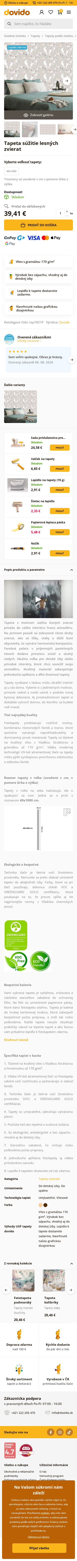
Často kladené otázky (52, 1480)
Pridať (60, 447)
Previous (6, 1290)
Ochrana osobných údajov (20, 1480)
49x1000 (11, 171)
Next (67, 81)
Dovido (64, 322)
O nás (42, 1471)
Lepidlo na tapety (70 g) (47, 480)
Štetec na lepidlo (43, 501)
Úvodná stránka (15, 36)
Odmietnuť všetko (38, 1537)
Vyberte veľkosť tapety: (23, 162)
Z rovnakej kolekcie (18, 1263)
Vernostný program (51, 1476)
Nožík (35, 543)
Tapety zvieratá (49, 1179)
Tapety (35, 36)
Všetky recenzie (28, 341)
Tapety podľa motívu (59, 36)
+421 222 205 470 (22, 1413)
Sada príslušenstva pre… (48, 438)
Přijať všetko (39, 1548)
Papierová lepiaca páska (48, 522)
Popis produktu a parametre (24, 570)
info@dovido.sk (62, 1413)
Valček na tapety (43, 459)
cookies (45, 1513)
